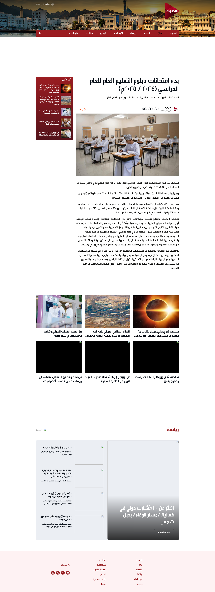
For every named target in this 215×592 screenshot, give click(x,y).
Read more (164, 532)
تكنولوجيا (101, 564)
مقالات (89, 33)
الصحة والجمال (99, 569)
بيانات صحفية (99, 579)
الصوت (173, 33)
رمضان (103, 584)
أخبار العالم (118, 33)
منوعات (74, 33)
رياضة (133, 33)
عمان (160, 33)
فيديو (103, 33)
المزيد (39, 429)
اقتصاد (147, 33)
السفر (103, 574)
